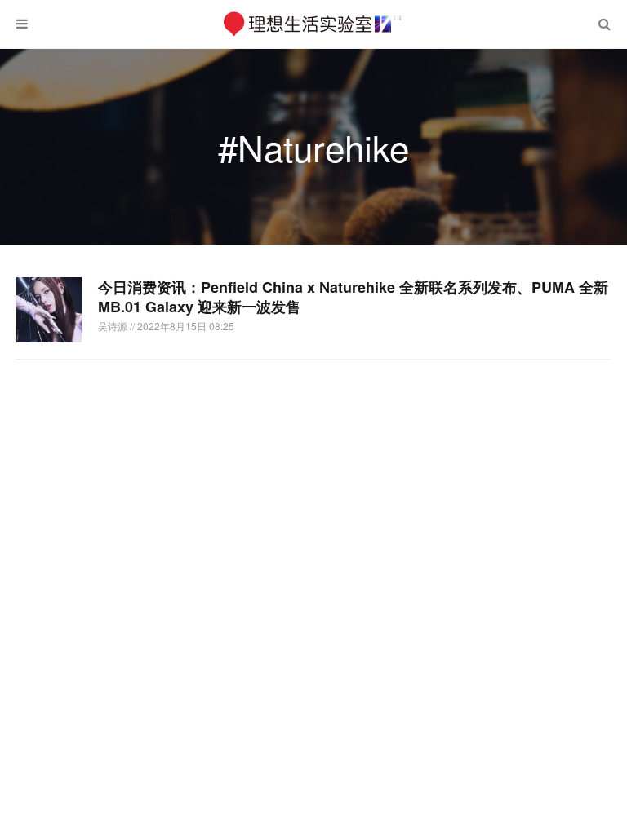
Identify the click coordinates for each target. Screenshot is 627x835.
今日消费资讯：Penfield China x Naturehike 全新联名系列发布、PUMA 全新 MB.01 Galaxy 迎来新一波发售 (353, 296)
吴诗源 (114, 326)
